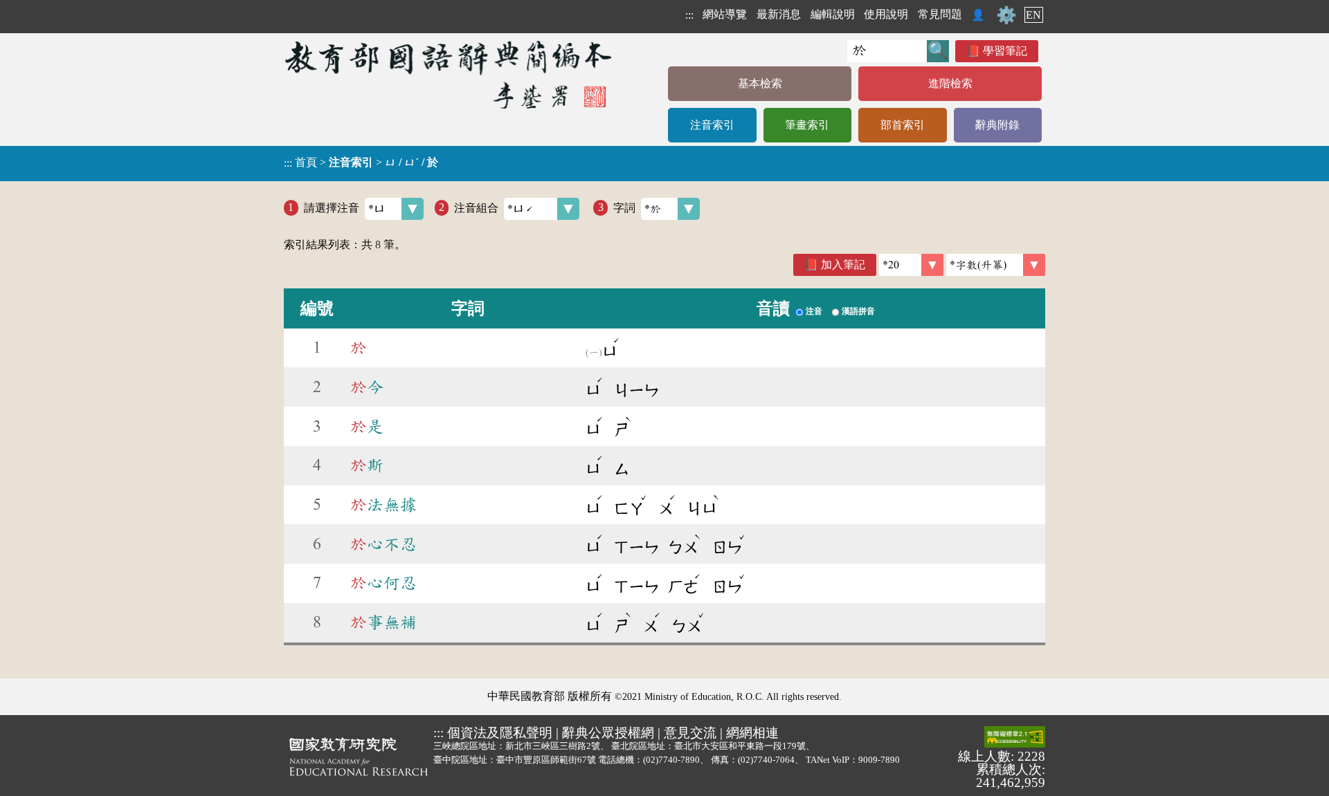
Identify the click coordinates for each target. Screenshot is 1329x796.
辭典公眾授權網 (608, 732)
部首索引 (902, 125)
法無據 (383, 505)
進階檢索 (950, 83)
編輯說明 (833, 14)
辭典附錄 (997, 125)
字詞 (624, 207)
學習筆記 (1005, 51)
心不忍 (383, 544)
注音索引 (712, 125)
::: (689, 15)
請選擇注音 (331, 207)
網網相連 (752, 732)
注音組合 (476, 207)
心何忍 (383, 583)
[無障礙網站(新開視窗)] (1014, 738)
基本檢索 (760, 83)
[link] (995, 265)
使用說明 (886, 14)
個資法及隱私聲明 (499, 732)
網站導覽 (725, 14)
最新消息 (779, 14)
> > (361, 162)
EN (1033, 15)
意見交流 (690, 732)
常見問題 (940, 14)
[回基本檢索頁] (449, 74)
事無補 (383, 622)
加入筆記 (843, 264)
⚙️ (1006, 15)
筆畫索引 (807, 125)
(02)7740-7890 (671, 760)
